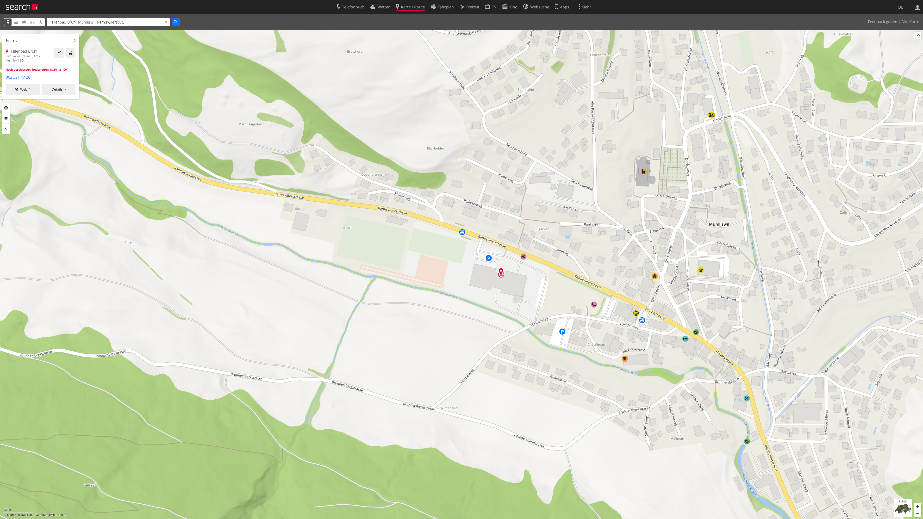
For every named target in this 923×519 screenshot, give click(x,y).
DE (900, 7)
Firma (12, 40)
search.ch (13, 515)
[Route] (59, 53)
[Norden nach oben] (917, 44)
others (62, 515)
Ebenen (6, 118)
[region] (461, 274)
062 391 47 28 (18, 77)
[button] (501, 271)
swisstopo (27, 515)
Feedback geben (882, 21)
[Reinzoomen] (917, 506)
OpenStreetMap (46, 515)
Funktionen (6, 129)
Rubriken (6, 108)
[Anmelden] (917, 7)
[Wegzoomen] (917, 513)
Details (57, 89)
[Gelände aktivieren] (917, 35)
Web (23, 89)
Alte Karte (910, 21)
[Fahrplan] (70, 53)
